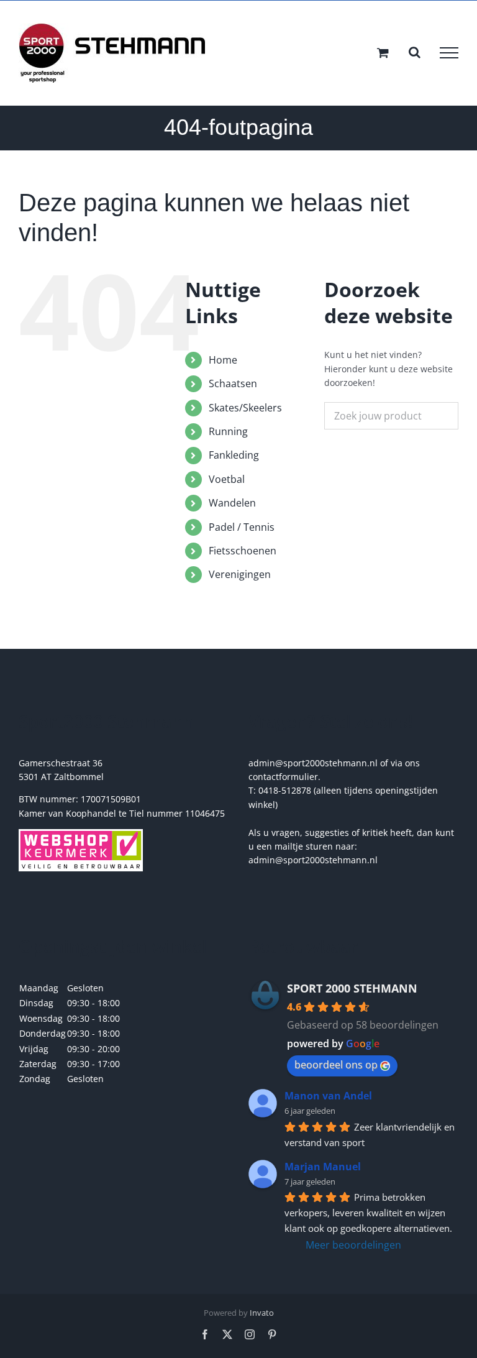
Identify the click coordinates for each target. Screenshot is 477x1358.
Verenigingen (240, 574)
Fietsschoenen (242, 550)
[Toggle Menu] (449, 52)
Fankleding (234, 455)
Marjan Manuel (322, 1166)
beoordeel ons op (336, 1064)
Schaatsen (233, 383)
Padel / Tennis (242, 527)
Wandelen (232, 503)
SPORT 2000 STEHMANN (352, 988)
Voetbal (227, 479)
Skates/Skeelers (245, 408)
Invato (262, 1312)
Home (223, 360)
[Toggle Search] (414, 52)
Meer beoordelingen (353, 1245)
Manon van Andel (328, 1096)
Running (228, 431)
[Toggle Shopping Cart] (383, 52)
